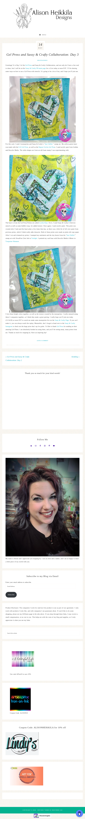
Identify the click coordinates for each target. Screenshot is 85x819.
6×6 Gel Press (23, 147)
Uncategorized (42, 60)
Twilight (34, 238)
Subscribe (11, 595)
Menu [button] (44, 34)
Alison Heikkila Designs (42, 16)
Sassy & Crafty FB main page (36, 68)
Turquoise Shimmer (12, 241)
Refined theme (43, 810)
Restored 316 (57, 810)
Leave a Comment (42, 340)
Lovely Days (43, 223)
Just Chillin (70, 235)
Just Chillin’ (49, 144)
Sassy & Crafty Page (62, 320)
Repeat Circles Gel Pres (47, 147)
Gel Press (28, 65)
